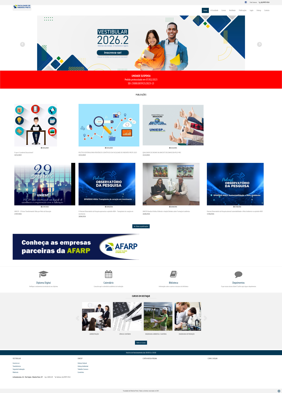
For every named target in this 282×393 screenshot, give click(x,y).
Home (205, 10)
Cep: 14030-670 (49, 377)
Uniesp (259, 10)
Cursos (224, 10)
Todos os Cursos (141, 342)
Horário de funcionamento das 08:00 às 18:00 (141, 352)
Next (205, 318)
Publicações (243, 10)
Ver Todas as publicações (141, 226)
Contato (266, 10)
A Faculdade (214, 10)
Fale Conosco (253, 2)
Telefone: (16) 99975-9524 (63, 377)
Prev (78, 318)
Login (251, 10)
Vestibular (232, 10)
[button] (21, 43)
